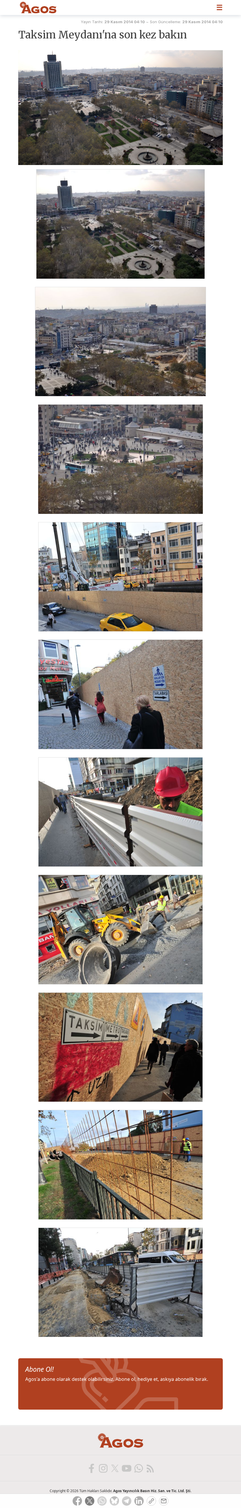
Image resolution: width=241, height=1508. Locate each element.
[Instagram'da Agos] (103, 1468)
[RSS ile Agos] (150, 1468)
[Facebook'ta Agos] (91, 1468)
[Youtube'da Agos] (126, 1468)
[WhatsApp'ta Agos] (138, 1468)
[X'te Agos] (114, 1468)
